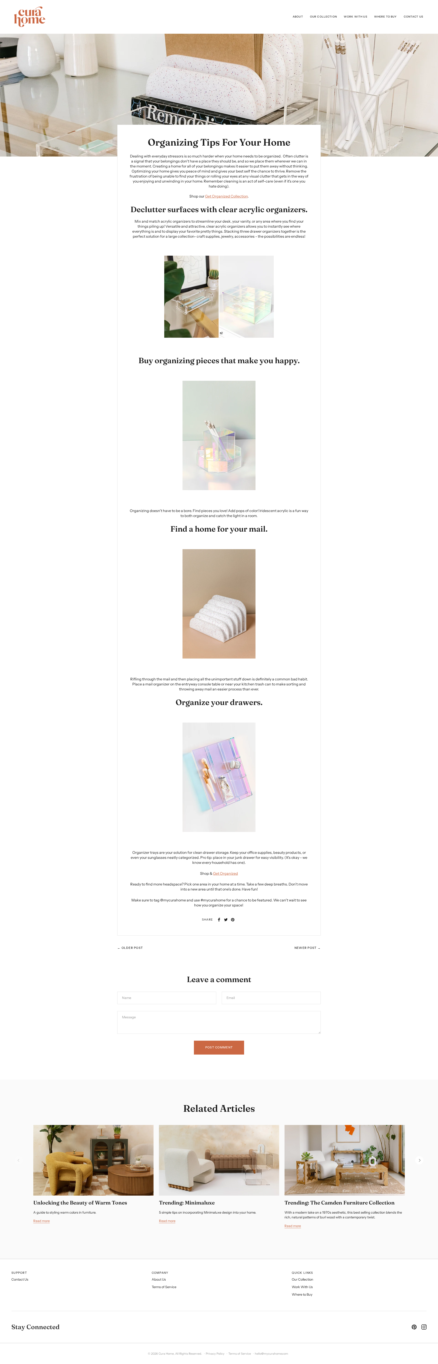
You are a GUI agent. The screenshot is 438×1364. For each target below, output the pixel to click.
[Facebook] (219, 919)
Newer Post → (308, 948)
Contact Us (19, 1279)
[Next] (419, 1160)
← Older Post (130, 948)
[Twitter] (226, 919)
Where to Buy (302, 1294)
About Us (159, 1279)
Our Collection (302, 1279)
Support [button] (19, 1272)
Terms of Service (164, 1287)
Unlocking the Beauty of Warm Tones (80, 1202)
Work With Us (302, 1287)
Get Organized (225, 873)
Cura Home (166, 1353)
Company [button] (160, 1272)
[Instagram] (424, 1327)
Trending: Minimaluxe (187, 1202)
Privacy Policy (215, 1353)
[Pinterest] (233, 919)
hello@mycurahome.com (271, 1353)
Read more (41, 1221)
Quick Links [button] (302, 1272)
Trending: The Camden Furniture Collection (339, 1202)
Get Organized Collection (226, 196)
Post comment (219, 1047)
